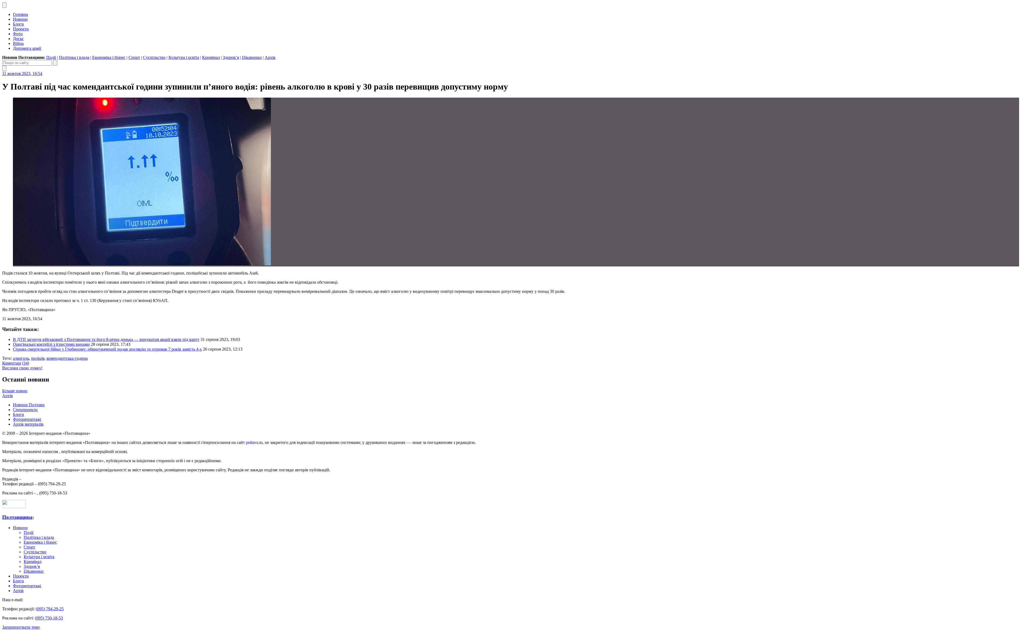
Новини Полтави (29, 405)
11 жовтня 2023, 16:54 (22, 73)
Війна (18, 43)
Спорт (134, 57)
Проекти (21, 29)
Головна (20, 14)
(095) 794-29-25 (50, 609)
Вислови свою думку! (22, 368)
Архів (270, 57)
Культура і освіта (184, 57)
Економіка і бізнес (109, 57)
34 (25, 363)
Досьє (18, 38)
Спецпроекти (25, 409)
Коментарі (11, 363)
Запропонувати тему (21, 627)
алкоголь (21, 358)
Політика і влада (74, 57)
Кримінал (211, 57)
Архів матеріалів (28, 424)
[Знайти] (55, 63)
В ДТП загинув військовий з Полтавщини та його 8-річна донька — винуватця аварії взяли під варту (106, 339)
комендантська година (67, 358)
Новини (20, 19)
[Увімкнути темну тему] (4, 5)
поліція (37, 358)
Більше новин (14, 391)
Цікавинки (252, 57)
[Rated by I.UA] (14, 506)
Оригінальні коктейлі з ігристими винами (51, 344)
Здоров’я (231, 57)
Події (51, 57)
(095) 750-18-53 (49, 618)
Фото (18, 33)
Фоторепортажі (27, 419)
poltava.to (254, 442)
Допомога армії (27, 48)
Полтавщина (17, 517)
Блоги (18, 24)
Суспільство (154, 57)
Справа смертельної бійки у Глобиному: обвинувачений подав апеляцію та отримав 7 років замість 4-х (107, 349)
